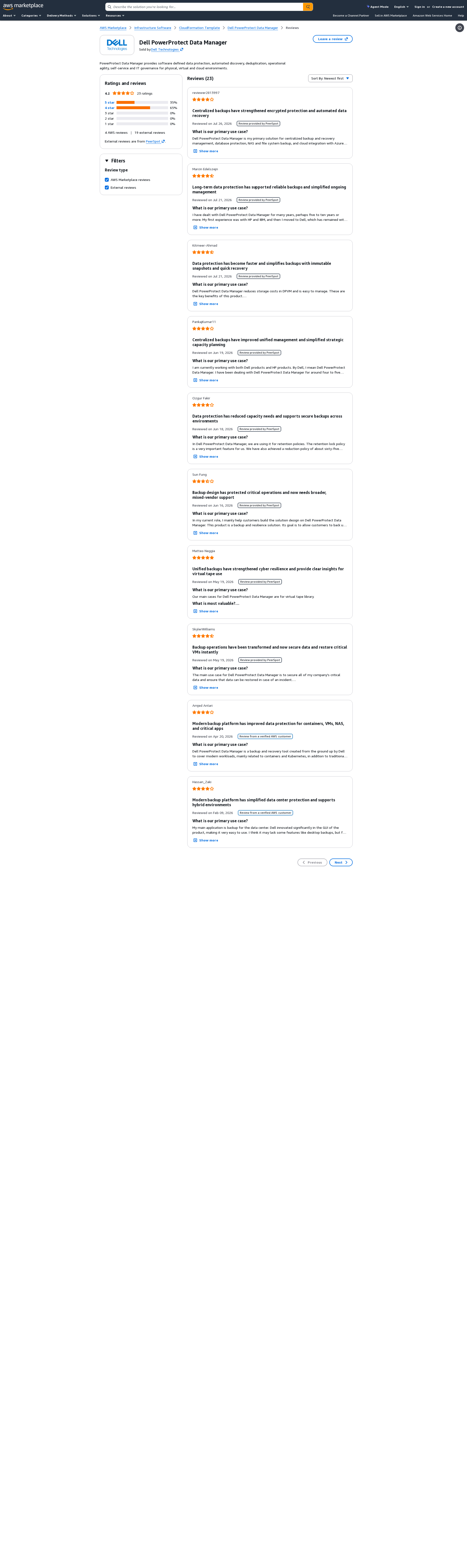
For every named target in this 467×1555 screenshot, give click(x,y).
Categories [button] (29, 15)
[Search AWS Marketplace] (308, 7)
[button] (110, 102)
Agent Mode (379, 7)
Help (461, 15)
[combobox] (204, 7)
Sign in (419, 7)
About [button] (7, 15)
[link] (292, 27)
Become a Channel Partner (351, 15)
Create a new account (448, 7)
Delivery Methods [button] (60, 15)
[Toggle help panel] (459, 27)
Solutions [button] (89, 15)
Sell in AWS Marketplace (391, 15)
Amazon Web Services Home (432, 15)
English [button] (399, 7)
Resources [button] (113, 15)
